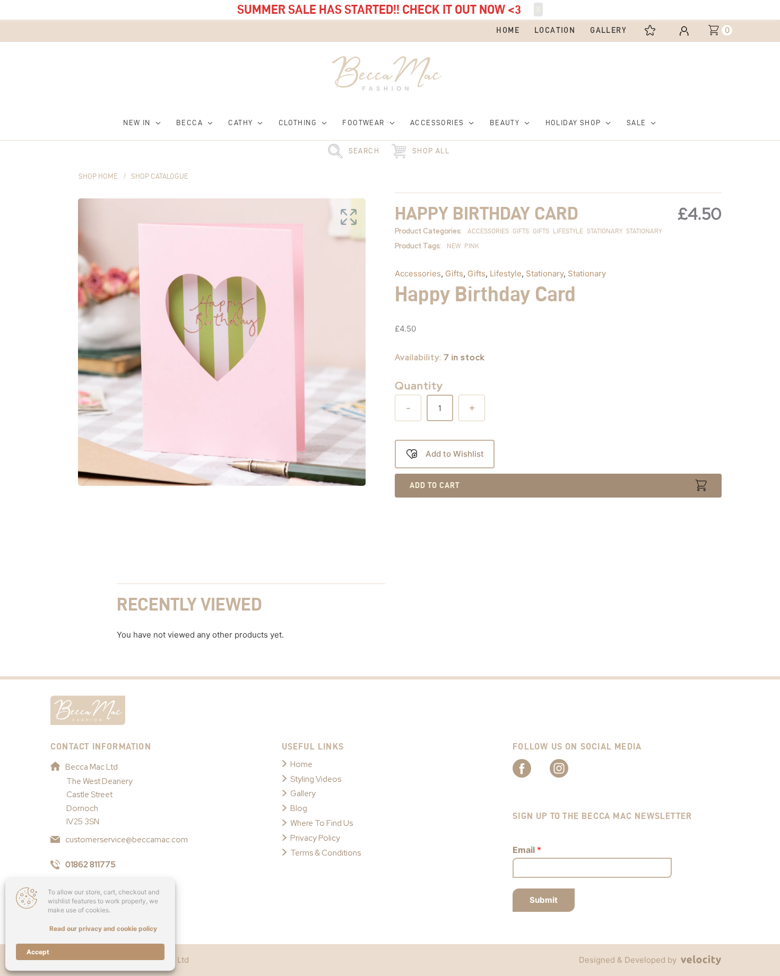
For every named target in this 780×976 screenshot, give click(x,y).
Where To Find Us (321, 823)
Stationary (545, 273)
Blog (298, 808)
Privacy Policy (315, 838)
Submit (544, 900)
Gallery (303, 793)
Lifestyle (506, 273)
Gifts (454, 273)
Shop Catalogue (159, 176)
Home (301, 764)
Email (527, 849)
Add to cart (435, 485)
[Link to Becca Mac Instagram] (568, 767)
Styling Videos (315, 779)
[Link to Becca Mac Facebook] (531, 767)
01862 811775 (90, 864)
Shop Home (98, 176)
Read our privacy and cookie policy (103, 929)
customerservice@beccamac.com (126, 839)
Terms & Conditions (325, 853)
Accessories (418, 273)
